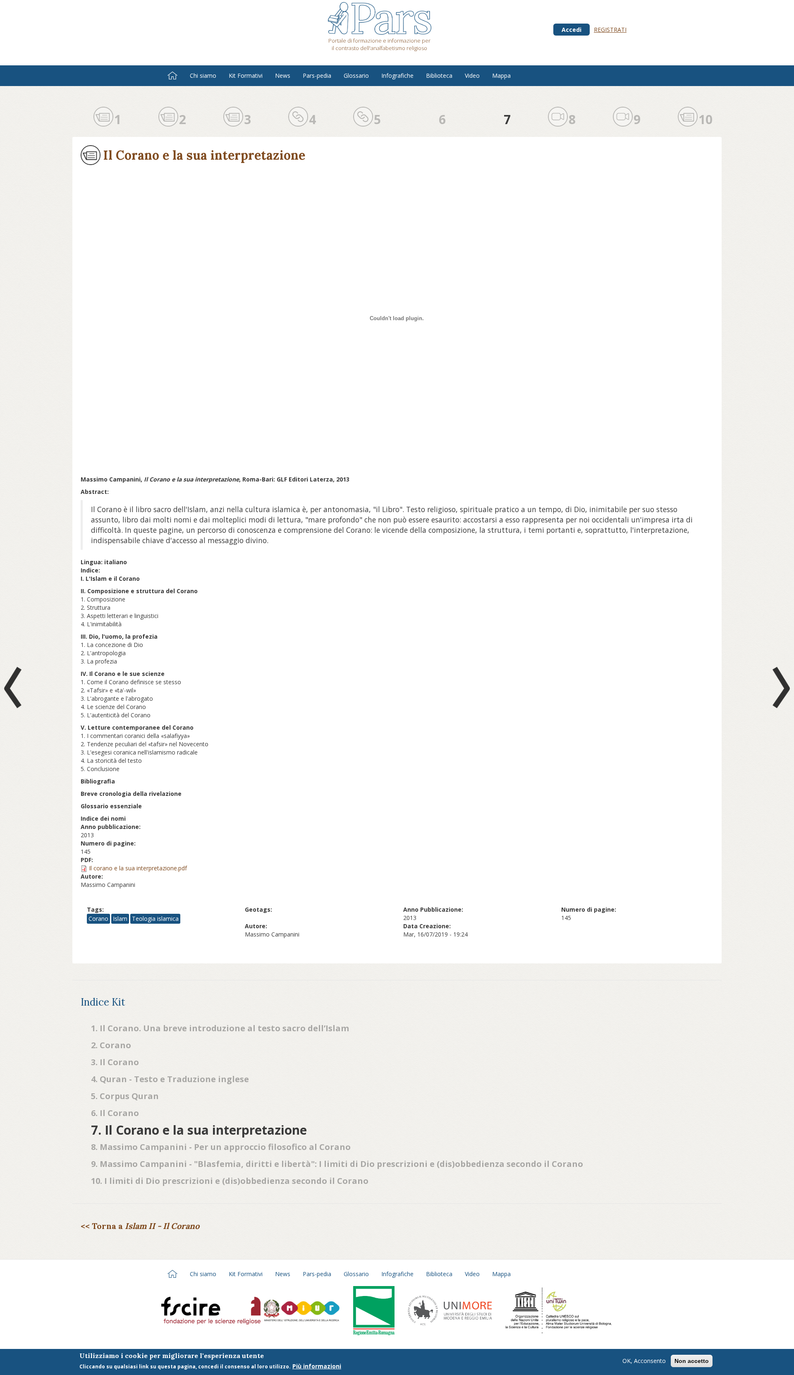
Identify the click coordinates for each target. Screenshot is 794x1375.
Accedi (571, 30)
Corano (98, 918)
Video (472, 75)
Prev (14, 687)
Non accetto (691, 1361)
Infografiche (397, 75)
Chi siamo (203, 75)
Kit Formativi (246, 75)
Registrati (610, 30)
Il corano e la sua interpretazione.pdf (138, 868)
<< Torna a (140, 1226)
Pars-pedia (317, 75)
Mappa (501, 75)
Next (779, 687)
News (282, 75)
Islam (120, 918)
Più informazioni (316, 1366)
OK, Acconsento (644, 1361)
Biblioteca (439, 75)
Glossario (356, 75)
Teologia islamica (155, 918)
